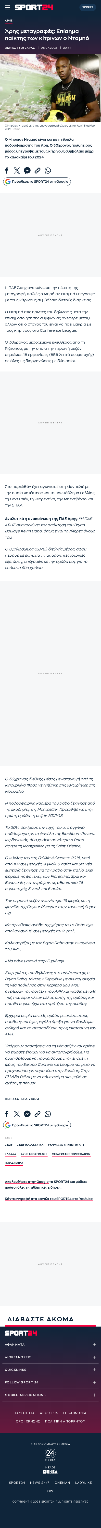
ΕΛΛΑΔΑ (10, 1154)
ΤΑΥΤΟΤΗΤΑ (24, 1413)
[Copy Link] (37, 170)
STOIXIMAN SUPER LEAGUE (66, 1145)
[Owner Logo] (50, 1454)
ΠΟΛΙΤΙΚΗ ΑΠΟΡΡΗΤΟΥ (65, 1421)
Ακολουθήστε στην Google (27, 1181)
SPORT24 (17, 1482)
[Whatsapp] (47, 170)
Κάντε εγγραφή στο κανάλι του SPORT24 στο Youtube (49, 1199)
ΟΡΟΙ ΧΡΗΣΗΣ (28, 1421)
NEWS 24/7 (40, 1482)
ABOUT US (49, 1413)
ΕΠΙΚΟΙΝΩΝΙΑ (75, 1413)
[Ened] (50, 1471)
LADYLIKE (83, 1482)
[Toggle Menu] (7, 7)
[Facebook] (6, 170)
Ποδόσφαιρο (14, 1163)
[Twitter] (16, 170)
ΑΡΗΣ (9, 1145)
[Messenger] (27, 170)
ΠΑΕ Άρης (17, 288)
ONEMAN (62, 1482)
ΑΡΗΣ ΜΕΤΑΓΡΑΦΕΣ (34, 1154)
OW (50, 1491)
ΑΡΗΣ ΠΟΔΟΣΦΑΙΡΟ (30, 1145)
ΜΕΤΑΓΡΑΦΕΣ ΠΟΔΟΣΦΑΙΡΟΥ (71, 1154)
